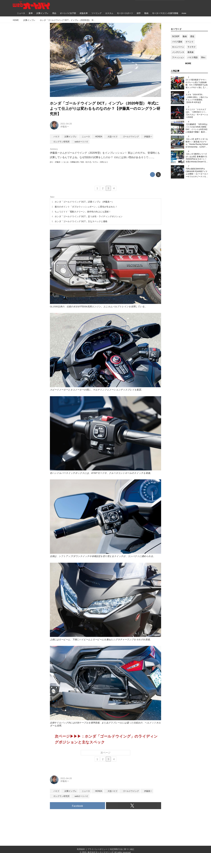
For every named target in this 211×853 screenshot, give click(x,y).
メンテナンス (178, 52)
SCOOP (175, 36)
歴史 (192, 36)
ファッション (178, 57)
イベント (190, 42)
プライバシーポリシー (97, 849)
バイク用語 (193, 57)
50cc (203, 57)
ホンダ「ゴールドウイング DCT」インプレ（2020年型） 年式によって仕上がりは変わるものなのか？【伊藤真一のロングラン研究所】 (105, 108)
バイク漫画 (177, 42)
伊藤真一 (64, 126)
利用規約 (81, 849)
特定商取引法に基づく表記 (122, 849)
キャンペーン (178, 47)
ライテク (192, 47)
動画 (185, 36)
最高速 (191, 52)
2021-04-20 (66, 123)
